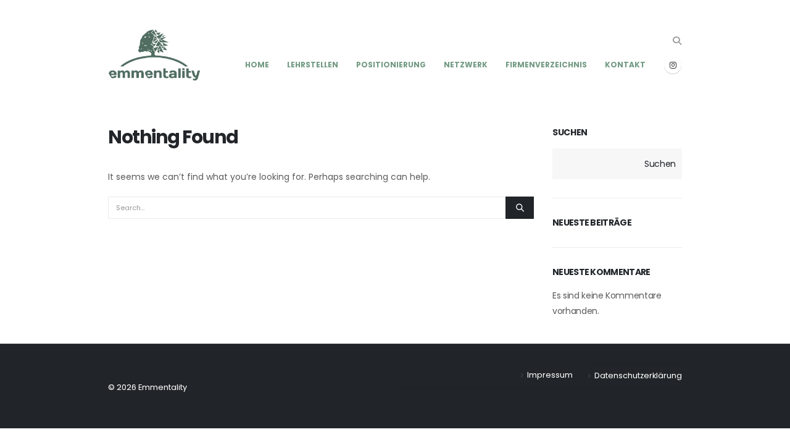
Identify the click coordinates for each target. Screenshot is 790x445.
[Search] (519, 208)
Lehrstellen (312, 64)
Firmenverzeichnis (546, 64)
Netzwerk (466, 64)
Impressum (550, 375)
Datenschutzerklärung (638, 375)
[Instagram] (672, 65)
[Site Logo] (154, 56)
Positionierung (391, 64)
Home (257, 64)
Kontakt (625, 64)
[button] (677, 40)
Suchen (570, 132)
